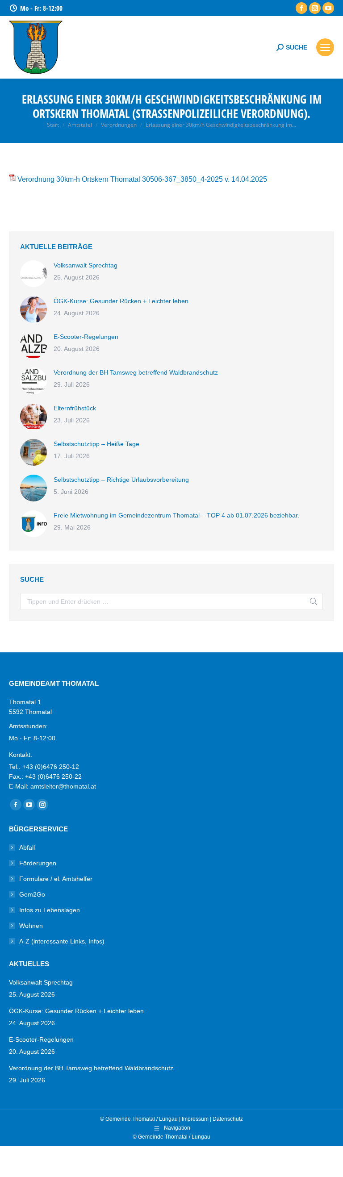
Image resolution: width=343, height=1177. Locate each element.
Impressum (195, 1119)
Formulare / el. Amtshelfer (55, 878)
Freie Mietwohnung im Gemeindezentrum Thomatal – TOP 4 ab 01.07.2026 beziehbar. (176, 515)
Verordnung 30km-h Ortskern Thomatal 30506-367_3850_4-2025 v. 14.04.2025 (142, 179)
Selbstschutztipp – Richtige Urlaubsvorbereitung (121, 479)
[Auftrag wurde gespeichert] (33, 273)
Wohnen (31, 925)
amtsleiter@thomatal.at (63, 786)
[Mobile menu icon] (325, 47)
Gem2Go (32, 894)
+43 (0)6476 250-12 (50, 766)
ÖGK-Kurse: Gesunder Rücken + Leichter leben (121, 301)
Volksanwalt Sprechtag (85, 265)
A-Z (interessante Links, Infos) (62, 941)
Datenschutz (228, 1119)
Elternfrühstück (75, 408)
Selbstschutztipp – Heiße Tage (96, 443)
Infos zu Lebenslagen (49, 910)
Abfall (27, 847)
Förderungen (37, 863)
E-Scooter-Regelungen (86, 336)
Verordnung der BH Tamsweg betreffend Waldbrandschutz (136, 372)
